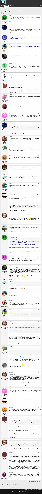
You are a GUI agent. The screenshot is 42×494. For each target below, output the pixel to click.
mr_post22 (3, 13)
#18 (40, 183)
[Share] (39, 15)
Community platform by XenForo (21, 491)
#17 (40, 174)
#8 (40, 83)
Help (36, 489)
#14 (40, 146)
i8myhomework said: (13, 237)
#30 (40, 346)
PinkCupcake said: (12, 125)
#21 (40, 225)
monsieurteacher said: (13, 267)
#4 (40, 44)
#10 (40, 104)
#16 (40, 164)
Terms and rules (26, 489)
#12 (40, 122)
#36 (40, 416)
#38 (40, 452)
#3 (40, 35)
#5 (40, 53)
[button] (15, 6)
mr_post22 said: (12, 323)
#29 (40, 321)
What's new (12, 5)
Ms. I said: (11, 312)
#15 (40, 155)
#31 (40, 363)
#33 (40, 388)
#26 (40, 290)
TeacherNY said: (12, 374)
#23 (40, 254)
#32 (40, 372)
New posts (2, 7)
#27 (40, 300)
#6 (40, 63)
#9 (40, 94)
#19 (40, 192)
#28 (40, 309)
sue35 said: (11, 441)
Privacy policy (32, 489)
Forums (6, 5)
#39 (40, 472)
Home (2, 5)
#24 (40, 265)
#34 (40, 398)
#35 (40, 407)
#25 (40, 279)
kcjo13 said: (11, 281)
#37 (40, 439)
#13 (40, 136)
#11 (40, 113)
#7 (40, 73)
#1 (40, 15)
